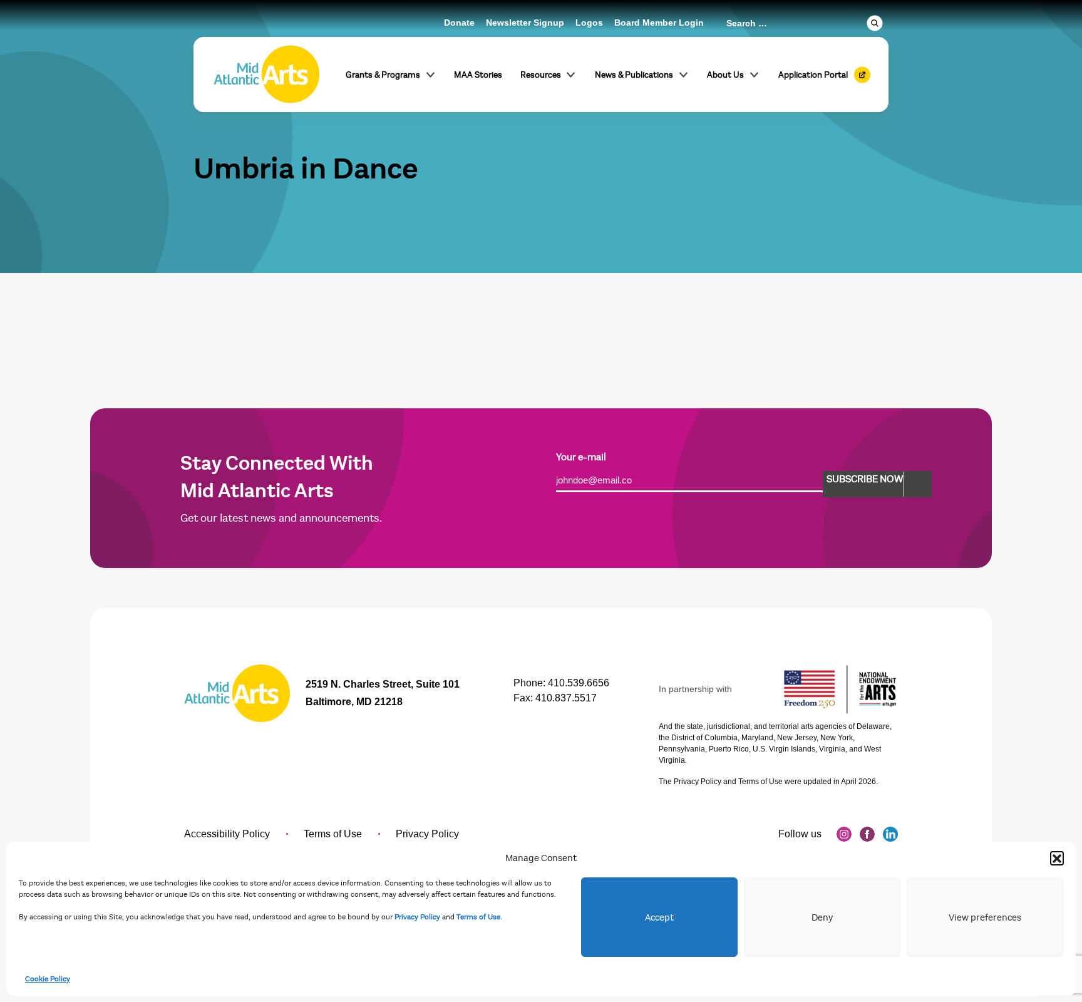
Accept (659, 917)
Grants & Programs (383, 75)
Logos (589, 23)
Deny (822, 917)
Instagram (844, 834)
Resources (540, 75)
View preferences (985, 917)
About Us (725, 75)
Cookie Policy (47, 978)
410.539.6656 (578, 683)
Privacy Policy (417, 916)
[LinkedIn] (890, 834)
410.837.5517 (566, 698)
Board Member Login (659, 23)
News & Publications (634, 75)
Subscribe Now (865, 479)
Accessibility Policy (227, 834)
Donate (459, 23)
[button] (1057, 858)
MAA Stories (478, 75)
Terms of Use (478, 916)
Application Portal (813, 75)
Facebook (867, 834)
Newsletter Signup (525, 23)
